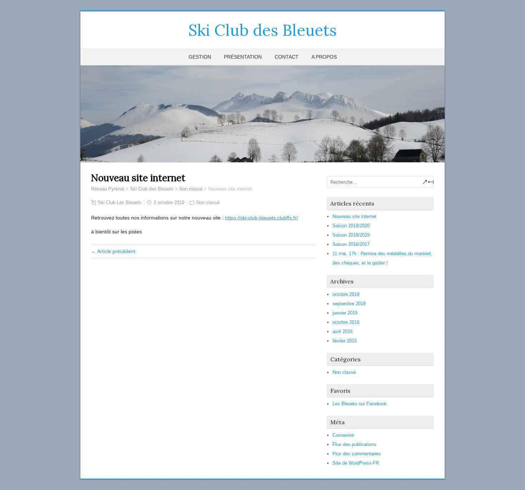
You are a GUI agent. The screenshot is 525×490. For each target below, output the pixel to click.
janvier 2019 (345, 313)
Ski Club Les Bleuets (119, 202)
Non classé (190, 189)
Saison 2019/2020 (351, 225)
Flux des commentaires (356, 453)
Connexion (343, 435)
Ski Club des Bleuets (262, 30)
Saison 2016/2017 (351, 244)
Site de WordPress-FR (355, 463)
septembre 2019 (349, 303)
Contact (287, 57)
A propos (324, 57)
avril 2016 (342, 331)
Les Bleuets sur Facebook (359, 403)
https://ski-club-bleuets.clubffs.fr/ (261, 218)
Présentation (243, 57)
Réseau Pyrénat (107, 189)
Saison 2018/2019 (351, 235)
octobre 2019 (345, 294)
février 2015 (344, 340)
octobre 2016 (345, 322)
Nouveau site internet (354, 216)
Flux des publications (354, 444)
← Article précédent (113, 251)
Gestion (200, 57)
